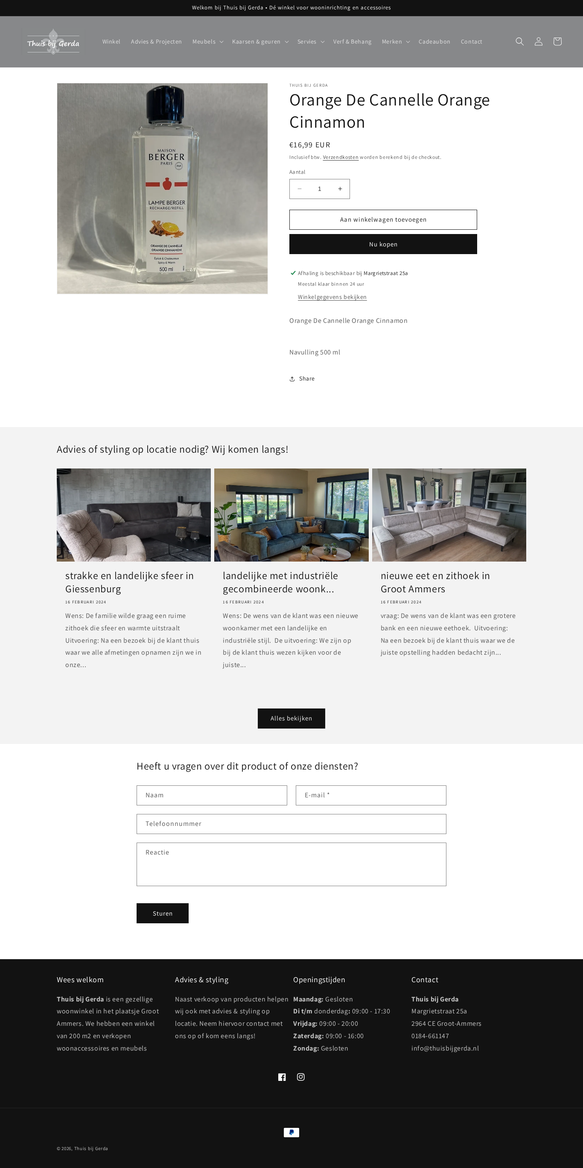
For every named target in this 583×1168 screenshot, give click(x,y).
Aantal (297, 172)
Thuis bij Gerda (91, 1148)
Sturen (163, 913)
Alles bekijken (291, 718)
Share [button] (307, 378)
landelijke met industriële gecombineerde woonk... (280, 582)
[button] (207, 41)
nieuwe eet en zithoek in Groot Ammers (435, 582)
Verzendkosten (341, 157)
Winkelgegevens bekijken (332, 297)
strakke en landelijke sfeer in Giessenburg (129, 582)
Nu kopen (383, 244)
